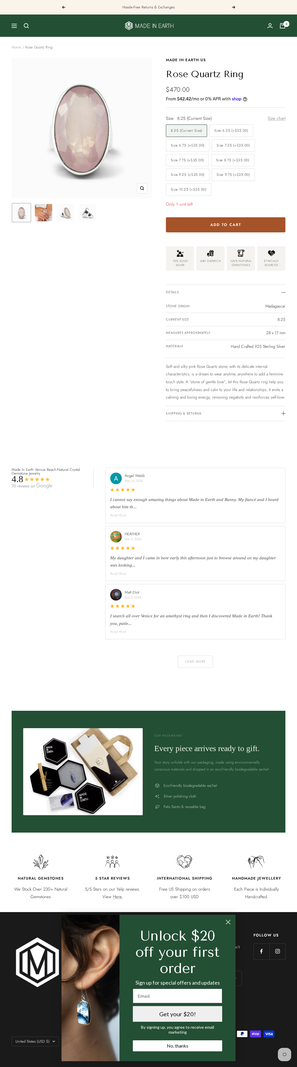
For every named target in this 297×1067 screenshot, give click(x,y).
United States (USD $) (32, 1041)
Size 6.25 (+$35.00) (231, 130)
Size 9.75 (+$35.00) (233, 174)
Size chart (276, 118)
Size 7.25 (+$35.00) (233, 145)
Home (16, 47)
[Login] (270, 25)
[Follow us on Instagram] (277, 951)
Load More (195, 661)
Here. (118, 897)
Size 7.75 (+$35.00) (187, 160)
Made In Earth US (186, 60)
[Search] (26, 25)
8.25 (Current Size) (186, 130)
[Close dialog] (228, 922)
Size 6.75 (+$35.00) (187, 145)
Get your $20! (177, 1013)
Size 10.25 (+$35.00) (188, 189)
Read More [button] (118, 515)
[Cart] (282, 25)
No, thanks (177, 1045)
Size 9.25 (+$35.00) (187, 174)
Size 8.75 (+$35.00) (232, 160)
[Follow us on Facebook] (261, 951)
